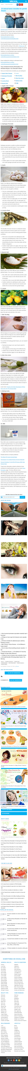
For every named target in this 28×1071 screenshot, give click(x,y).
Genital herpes (4, 29)
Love (2, 1025)
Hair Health (16, 1004)
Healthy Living (16, 661)
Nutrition (16, 996)
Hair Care (3, 996)
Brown (17, 666)
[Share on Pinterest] (20, 5)
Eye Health (3, 969)
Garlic (3, 78)
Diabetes (16, 964)
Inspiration (3, 1027)
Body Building (4, 982)
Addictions (16, 966)
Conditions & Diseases (9, 661)
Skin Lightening (17, 1011)
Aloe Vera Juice (20, 78)
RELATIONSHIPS (5, 1023)
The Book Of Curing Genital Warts (9, 457)
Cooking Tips (17, 1031)
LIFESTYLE (17, 1023)
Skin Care (3, 1004)
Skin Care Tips (17, 1007)
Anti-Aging (3, 999)
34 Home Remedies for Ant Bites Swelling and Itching (13, 896)
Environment (17, 1033)
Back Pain (16, 999)
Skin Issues (16, 967)
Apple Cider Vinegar (7, 73)
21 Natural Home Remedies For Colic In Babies (12, 846)
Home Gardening (18, 1043)
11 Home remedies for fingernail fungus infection (12, 902)
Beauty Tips (3, 1006)
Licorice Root (5, 80)
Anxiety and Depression (19, 990)
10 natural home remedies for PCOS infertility (11, 884)
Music (15, 1025)
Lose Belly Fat (17, 972)
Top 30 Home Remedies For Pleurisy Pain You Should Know (14, 746)
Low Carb (3, 966)
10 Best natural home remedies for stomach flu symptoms (13, 881)
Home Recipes (17, 1038)
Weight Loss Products (19, 1018)
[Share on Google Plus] (22, 5)
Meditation (16, 998)
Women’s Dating (4, 1038)
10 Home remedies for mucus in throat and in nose (13, 904)
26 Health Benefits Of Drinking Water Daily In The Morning (13, 658)
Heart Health (3, 977)
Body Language (4, 1035)
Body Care (3, 1001)
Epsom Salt (5, 83)
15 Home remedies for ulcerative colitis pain (17, 948)
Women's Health (4, 664)
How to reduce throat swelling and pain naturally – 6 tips (14, 648)
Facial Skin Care (17, 1006)
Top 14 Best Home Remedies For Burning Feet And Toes (14, 840)
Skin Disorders (17, 969)
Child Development (5, 1039)
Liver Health (3, 975)
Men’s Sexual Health (18, 986)
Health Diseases (17, 970)
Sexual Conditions (18, 977)
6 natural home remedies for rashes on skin (17, 938)
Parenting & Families (5, 1044)
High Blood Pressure (18, 985)
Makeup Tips (4, 1011)
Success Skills (17, 1039)
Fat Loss (3, 998)
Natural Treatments (18, 1015)
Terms (21, 1067)
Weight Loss (3, 1012)
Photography (17, 1035)
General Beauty (4, 1017)
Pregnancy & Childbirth (19, 1017)
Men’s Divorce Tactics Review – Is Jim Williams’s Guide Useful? (13, 645)
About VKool (17, 1062)
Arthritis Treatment (18, 978)
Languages (3, 1028)
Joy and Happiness (5, 1041)
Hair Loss (3, 1003)
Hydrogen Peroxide (7, 75)
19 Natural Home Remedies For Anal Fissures (12, 849)
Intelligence (16, 1030)
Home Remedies (9, 4)
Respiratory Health (18, 980)
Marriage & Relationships (6, 1049)
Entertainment (17, 1036)
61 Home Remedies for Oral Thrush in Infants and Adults (13, 706)
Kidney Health (4, 983)
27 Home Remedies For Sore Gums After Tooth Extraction (14, 855)
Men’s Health (4, 978)
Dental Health (4, 980)
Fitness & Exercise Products (20, 1020)
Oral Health (3, 970)
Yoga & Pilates (4, 1014)
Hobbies (16, 1028)
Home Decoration (18, 1044)
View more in (5, 952)
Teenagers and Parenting (6, 1047)
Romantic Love (4, 1033)
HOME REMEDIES (19, 992)
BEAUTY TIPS (4, 992)
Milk (17, 83)
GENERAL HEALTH (6, 962)
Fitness (2, 964)
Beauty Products (4, 1018)
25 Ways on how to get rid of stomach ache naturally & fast (14, 638)
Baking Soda (19, 80)
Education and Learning (19, 1051)
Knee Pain (16, 1001)
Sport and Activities (18, 1046)
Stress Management (5, 1046)
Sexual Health (17, 975)
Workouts (3, 995)
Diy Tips (16, 1027)
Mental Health (4, 985)
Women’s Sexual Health (19, 988)
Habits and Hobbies (5, 1043)
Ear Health (3, 967)
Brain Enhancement (18, 982)
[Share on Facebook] (17, 5)
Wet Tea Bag (19, 75)
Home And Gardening (19, 1047)
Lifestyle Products (18, 1041)
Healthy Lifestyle (4, 1036)
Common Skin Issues (18, 983)
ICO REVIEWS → (6, 813)
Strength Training (4, 990)
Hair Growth (3, 1009)
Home (2, 4)
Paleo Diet (3, 1007)
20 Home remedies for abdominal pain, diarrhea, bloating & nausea (13, 641)
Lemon (17, 73)
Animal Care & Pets (18, 1049)
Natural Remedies (18, 1014)
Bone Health (3, 974)
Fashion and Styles (5, 1020)
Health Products (17, 974)
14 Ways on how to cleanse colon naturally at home (14, 655)
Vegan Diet (16, 1003)
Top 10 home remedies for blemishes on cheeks (12, 890)
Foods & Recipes (4, 1015)
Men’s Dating (4, 1031)
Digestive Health (4, 988)
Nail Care (16, 995)
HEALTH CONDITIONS (20, 962)
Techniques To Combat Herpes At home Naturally (12, 459)
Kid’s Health (3, 972)
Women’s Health (4, 986)
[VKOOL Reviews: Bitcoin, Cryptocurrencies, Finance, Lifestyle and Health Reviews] (14, 1)
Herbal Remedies (18, 1012)
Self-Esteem (3, 1030)
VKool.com (21, 46)
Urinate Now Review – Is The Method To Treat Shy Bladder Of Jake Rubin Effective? (13, 652)
